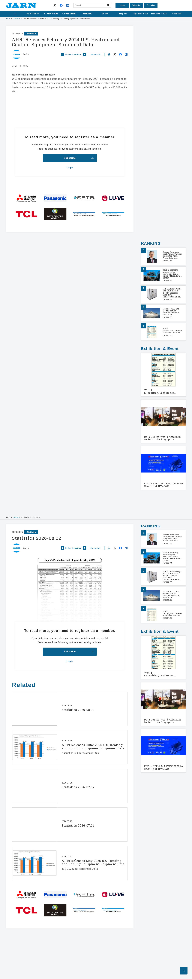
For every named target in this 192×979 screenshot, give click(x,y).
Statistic (17, 19)
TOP (8, 19)
